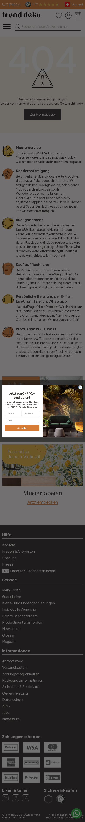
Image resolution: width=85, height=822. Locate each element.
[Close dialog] (80, 387)
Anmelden (22, 428)
